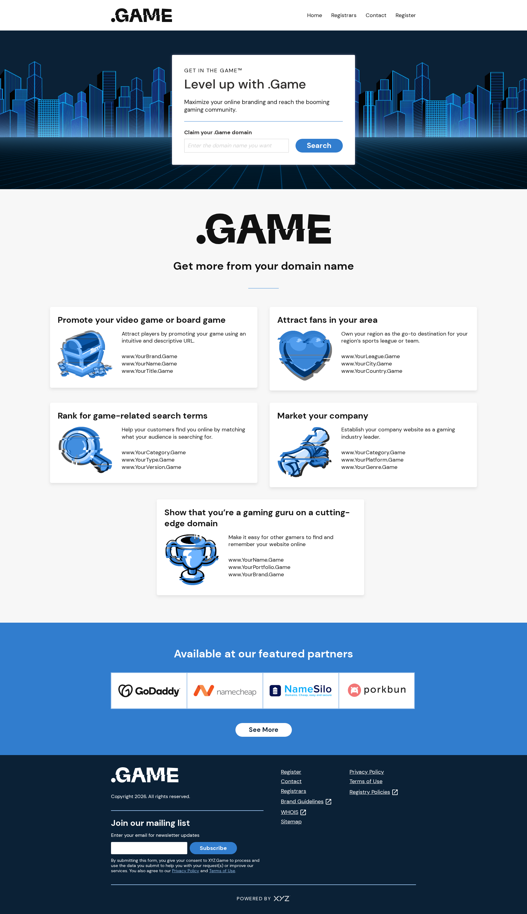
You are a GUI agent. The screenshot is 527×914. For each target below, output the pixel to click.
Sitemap (291, 821)
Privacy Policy (185, 870)
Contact (376, 15)
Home (314, 15)
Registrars (344, 15)
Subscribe (213, 848)
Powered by (254, 898)
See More (263, 729)
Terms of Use (222, 870)
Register (406, 15)
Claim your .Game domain (218, 132)
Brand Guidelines (302, 801)
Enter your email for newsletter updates (155, 835)
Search (319, 145)
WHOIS (289, 812)
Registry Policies (370, 792)
